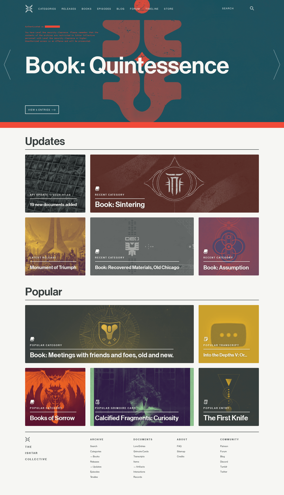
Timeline (152, 9)
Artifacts (140, 466)
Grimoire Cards (141, 451)
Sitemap (181, 451)
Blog (121, 9)
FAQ (179, 446)
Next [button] (276, 65)
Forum (135, 9)
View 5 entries (39, 110)
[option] (142, 64)
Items (136, 461)
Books (87, 9)
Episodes (104, 9)
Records (137, 477)
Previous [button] (7, 65)
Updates (97, 466)
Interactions (139, 471)
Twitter (223, 471)
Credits (180, 456)
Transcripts (139, 456)
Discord (224, 461)
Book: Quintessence (127, 65)
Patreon (224, 446)
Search (93, 446)
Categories (47, 9)
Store (168, 9)
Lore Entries (139, 446)
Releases (69, 9)
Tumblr (223, 466)
